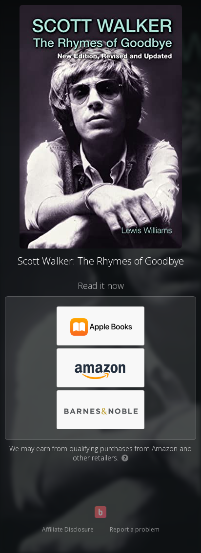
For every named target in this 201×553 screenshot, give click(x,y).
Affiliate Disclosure (68, 529)
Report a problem (135, 529)
